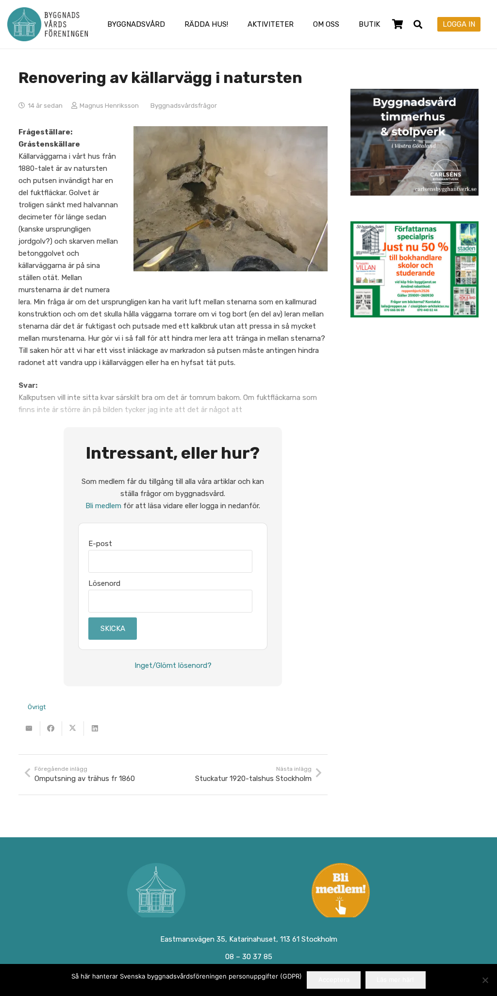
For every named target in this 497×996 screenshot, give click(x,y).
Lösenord (104, 583)
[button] (171, 24)
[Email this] (29, 728)
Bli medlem (103, 505)
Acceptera (333, 979)
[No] (485, 980)
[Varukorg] (398, 24)
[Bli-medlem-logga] (341, 892)
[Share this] (51, 728)
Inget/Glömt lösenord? (173, 665)
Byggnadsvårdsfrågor (183, 105)
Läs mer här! (395, 979)
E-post (100, 543)
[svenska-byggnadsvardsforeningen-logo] (47, 24)
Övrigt (37, 707)
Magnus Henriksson (109, 105)
